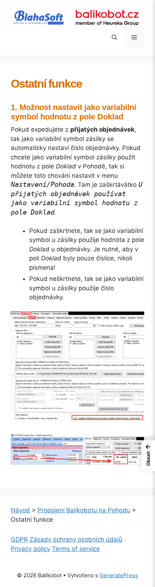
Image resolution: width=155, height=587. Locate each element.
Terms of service (76, 548)
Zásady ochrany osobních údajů (76, 539)
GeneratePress (118, 575)
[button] (114, 37)
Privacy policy (30, 548)
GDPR (19, 539)
